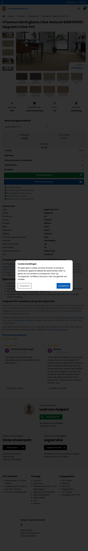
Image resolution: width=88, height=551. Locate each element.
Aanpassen (24, 286)
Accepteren (63, 286)
